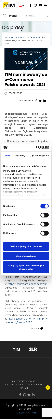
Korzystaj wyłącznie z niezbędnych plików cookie (26, 267)
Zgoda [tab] (6, 155)
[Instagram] (35, 5)
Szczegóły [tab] (19, 155)
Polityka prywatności (24, 381)
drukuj (34, 329)
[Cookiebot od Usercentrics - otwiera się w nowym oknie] (37, 147)
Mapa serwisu (35, 384)
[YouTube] (40, 5)
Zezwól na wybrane (26, 256)
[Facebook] (30, 5)
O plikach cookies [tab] (39, 155)
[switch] (44, 215)
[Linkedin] (45, 5)
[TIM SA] (9, 5)
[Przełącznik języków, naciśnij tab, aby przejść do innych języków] (22, 6)
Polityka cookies (14, 384)
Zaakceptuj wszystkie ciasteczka (26, 246)
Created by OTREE (25, 412)
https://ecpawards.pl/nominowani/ (28, 283)
